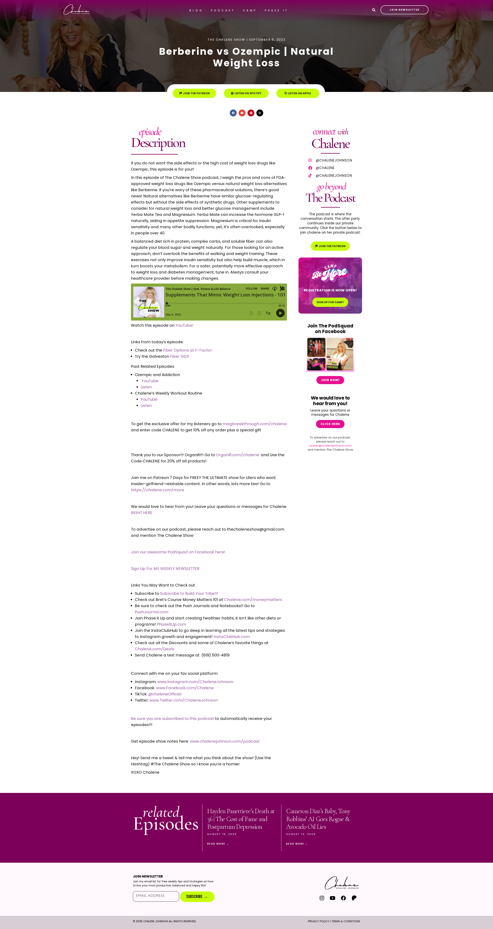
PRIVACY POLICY (318, 921)
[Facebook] (343, 897)
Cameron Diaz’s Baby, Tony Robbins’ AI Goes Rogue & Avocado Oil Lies (318, 819)
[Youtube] (332, 897)
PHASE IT (277, 10)
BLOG (196, 10)
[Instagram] (321, 897)
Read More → (218, 843)
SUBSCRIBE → (197, 896)
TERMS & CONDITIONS (345, 921)
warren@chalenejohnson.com (330, 445)
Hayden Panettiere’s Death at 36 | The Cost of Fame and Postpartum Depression (241, 819)
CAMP (250, 10)
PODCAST (223, 10)
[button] (233, 112)
